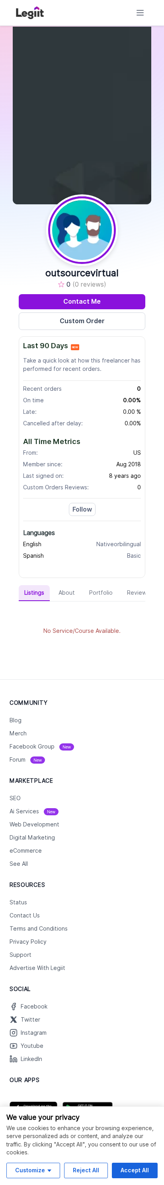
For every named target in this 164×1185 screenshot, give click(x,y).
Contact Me (82, 301)
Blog (15, 720)
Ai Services (32, 811)
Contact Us (25, 915)
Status (18, 902)
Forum (26, 759)
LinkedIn (31, 1059)
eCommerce (26, 851)
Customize (30, 1170)
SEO (15, 798)
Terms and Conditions (39, 928)
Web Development (34, 824)
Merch (18, 733)
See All (19, 864)
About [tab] (67, 593)
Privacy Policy (28, 942)
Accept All (135, 1170)
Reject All (86, 1170)
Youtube (32, 1046)
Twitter (30, 1019)
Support (20, 955)
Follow (82, 509)
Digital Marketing (32, 837)
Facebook (34, 1006)
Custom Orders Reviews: (56, 487)
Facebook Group (40, 746)
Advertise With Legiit (37, 968)
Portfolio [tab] (101, 593)
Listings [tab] (34, 593)
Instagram (34, 1033)
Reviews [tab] (138, 593)
